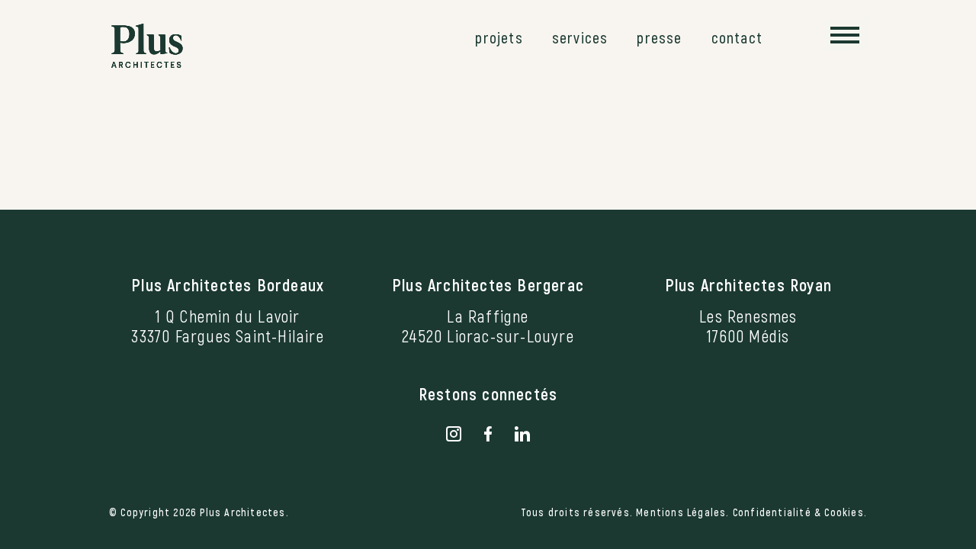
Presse (659, 37)
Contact (736, 37)
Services (580, 37)
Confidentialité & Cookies (798, 512)
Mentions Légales (681, 512)
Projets (498, 37)
